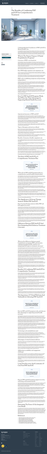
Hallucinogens (40, 438)
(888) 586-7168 (3, 439)
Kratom (36, 440)
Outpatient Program (25, 434)
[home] (6, 3)
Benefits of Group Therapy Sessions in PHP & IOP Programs (26, 421)
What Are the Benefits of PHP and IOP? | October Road (25, 419)
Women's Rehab (37, 446)
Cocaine (36, 435)
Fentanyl (36, 438)
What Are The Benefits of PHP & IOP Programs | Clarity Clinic (26, 418)
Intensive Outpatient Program (26, 433)
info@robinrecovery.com (4, 440)
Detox (23, 438)
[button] (27, 3)
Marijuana (40, 440)
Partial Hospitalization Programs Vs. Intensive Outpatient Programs (27, 422)
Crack (39, 435)
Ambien (36, 434)
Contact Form (24, 442)
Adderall (36, 433)
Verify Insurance (25, 443)
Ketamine (40, 439)
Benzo (39, 434)
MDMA (35, 441)
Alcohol (40, 433)
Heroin (35, 439)
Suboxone (40, 445)
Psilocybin (36, 445)
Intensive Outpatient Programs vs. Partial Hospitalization (26, 420)
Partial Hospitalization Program (26, 435)
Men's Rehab (40, 441)
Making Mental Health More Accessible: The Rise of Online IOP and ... (27, 417)
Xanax (40, 446)
